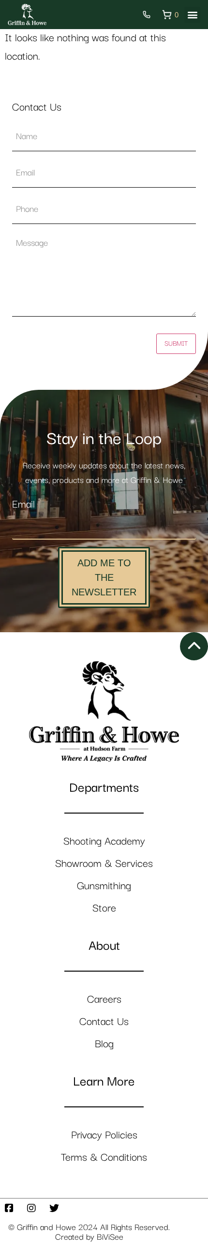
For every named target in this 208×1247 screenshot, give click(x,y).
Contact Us (104, 1022)
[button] (192, 15)
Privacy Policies (104, 1135)
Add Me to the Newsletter (104, 577)
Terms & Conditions (104, 1157)
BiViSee (110, 1237)
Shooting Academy (104, 841)
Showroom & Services (104, 864)
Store (104, 908)
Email (23, 504)
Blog (104, 1044)
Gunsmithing (104, 886)
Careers (104, 999)
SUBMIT (176, 344)
